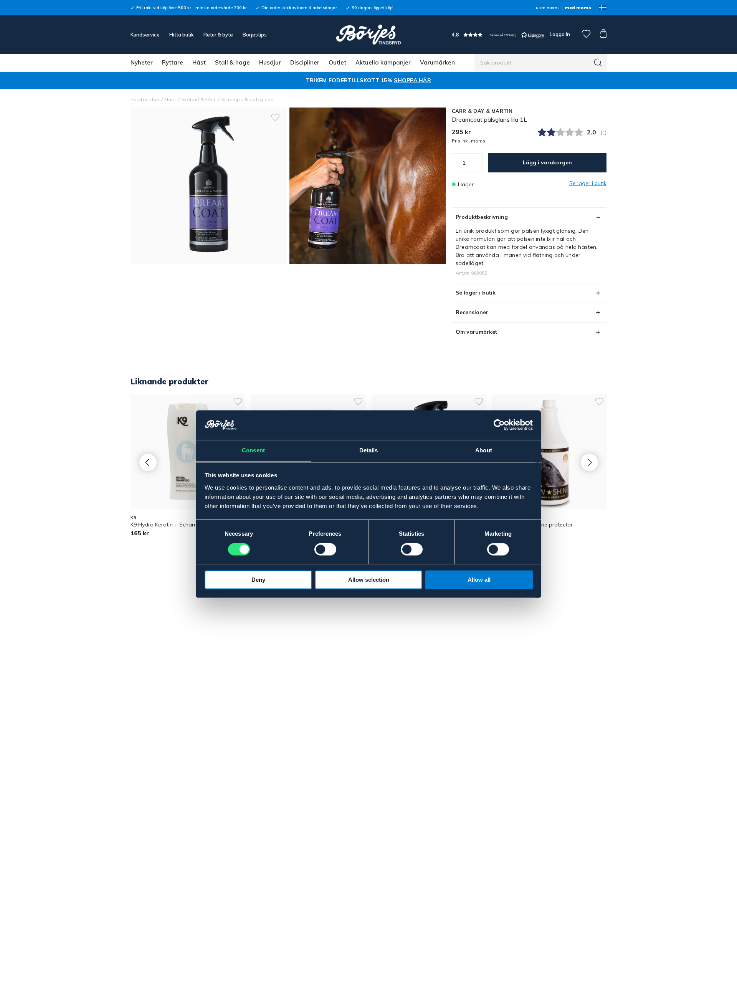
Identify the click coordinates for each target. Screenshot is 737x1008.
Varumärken (437, 62)
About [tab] (483, 450)
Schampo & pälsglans (247, 99)
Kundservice (145, 34)
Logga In (559, 34)
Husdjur (270, 62)
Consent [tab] (253, 450)
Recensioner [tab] (472, 312)
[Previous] (148, 462)
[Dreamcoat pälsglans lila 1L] (367, 186)
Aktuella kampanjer (383, 62)
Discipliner (304, 62)
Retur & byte (218, 34)
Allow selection (368, 579)
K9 (134, 517)
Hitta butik (181, 34)
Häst (199, 62)
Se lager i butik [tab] (476, 292)
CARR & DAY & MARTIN (482, 111)
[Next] (589, 462)
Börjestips (255, 34)
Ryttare (172, 62)
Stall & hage (232, 62)
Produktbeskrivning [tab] (482, 217)
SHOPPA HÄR (412, 80)
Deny (258, 579)
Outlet (337, 62)
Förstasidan (145, 99)
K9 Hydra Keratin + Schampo (167, 524)
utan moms (547, 7)
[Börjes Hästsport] (368, 35)
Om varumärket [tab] (476, 331)
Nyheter (142, 62)
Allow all (479, 579)
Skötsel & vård (198, 99)
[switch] (325, 549)
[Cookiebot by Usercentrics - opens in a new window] (499, 424)
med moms (578, 7)
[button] (498, 34)
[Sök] (598, 62)
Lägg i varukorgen (547, 162)
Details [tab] (368, 450)
